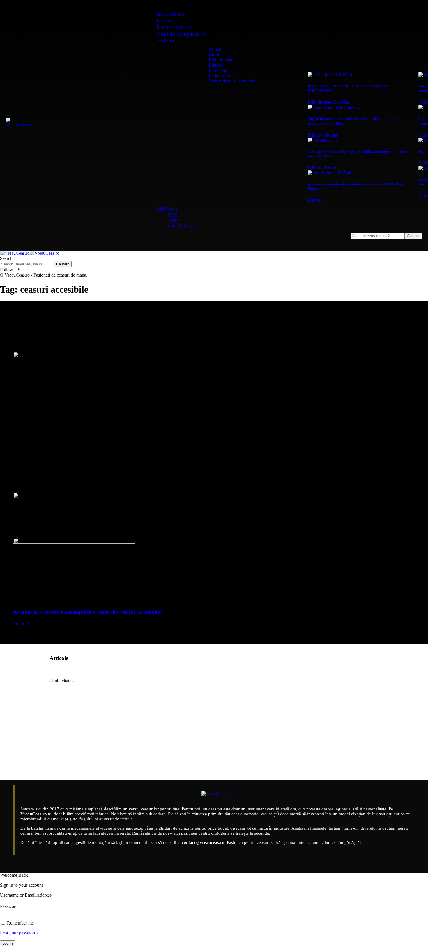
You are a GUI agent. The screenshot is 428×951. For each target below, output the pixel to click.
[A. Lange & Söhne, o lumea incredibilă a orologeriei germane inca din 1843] (323, 140)
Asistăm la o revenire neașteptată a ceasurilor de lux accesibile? (88, 612)
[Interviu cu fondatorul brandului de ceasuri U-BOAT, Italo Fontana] (329, 172)
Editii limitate (320, 102)
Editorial (341, 102)
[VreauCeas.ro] (29, 253)
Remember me (20, 922)
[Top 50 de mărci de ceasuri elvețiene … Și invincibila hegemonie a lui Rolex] (334, 107)
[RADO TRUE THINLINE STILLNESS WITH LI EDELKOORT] (330, 74)
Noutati (331, 134)
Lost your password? (19, 932)
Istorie (330, 167)
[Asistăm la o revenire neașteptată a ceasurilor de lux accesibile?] (138, 355)
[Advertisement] (214, 724)
